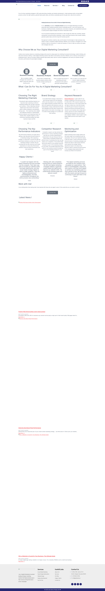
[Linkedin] (88, 1)
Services (55, 5)
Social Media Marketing (42, 572)
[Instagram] (84, 1)
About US (57, 572)
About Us (46, 5)
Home (39, 5)
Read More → (21, 317)
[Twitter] (86, 1)
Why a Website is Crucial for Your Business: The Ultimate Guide (36, 556)
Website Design (41, 576)
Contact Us (71, 5)
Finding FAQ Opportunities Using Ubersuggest (31, 311)
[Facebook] (82, 1)
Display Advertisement (42, 578)
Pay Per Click (40, 580)
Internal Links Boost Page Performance (29, 428)
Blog (63, 5)
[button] (58, 5)
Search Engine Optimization (43, 574)
